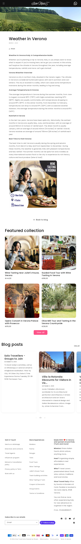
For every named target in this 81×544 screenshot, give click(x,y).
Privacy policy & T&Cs (13, 469)
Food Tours (33, 462)
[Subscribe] (36, 522)
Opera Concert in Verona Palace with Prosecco (21, 322)
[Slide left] (36, 418)
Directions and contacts (14, 449)
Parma (31, 449)
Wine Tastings (34, 467)
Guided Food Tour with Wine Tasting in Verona (56, 274)
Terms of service (66, 539)
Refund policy (44, 539)
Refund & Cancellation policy (13, 463)
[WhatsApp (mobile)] (75, 3)
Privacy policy (54, 539)
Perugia (32, 453)
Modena (32, 444)
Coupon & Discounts (37, 484)
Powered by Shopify (32, 539)
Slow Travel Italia (20, 539)
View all (40, 332)
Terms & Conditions (36, 493)
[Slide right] (45, 418)
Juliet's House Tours (36, 471)
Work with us (9, 474)
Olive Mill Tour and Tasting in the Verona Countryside (59, 322)
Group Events (34, 489)
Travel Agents (10, 453)
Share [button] (13, 49)
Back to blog (42, 219)
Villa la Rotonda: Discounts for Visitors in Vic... (56, 380)
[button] (3, 3)
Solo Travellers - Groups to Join (14, 357)
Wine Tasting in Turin (37, 480)
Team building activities (38, 475)
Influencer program (12, 458)
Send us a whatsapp (12, 444)
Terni (31, 458)
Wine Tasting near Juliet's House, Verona (22, 274)
